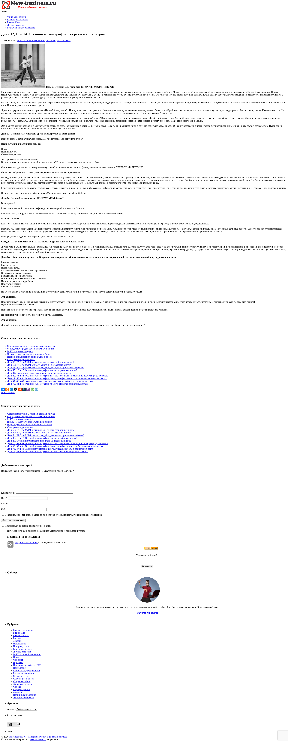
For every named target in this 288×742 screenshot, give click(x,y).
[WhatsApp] (32, 389)
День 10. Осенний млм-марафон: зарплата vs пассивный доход (39, 373)
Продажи (18, 662)
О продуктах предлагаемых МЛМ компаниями (31, 348)
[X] (15, 389)
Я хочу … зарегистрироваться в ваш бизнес (29, 354)
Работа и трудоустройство (26, 670)
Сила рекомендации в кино (21, 359)
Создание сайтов (21, 681)
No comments (63, 40)
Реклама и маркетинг (24, 673)
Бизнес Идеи (13, 22)
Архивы (11, 709)
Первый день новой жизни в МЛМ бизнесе (29, 356)
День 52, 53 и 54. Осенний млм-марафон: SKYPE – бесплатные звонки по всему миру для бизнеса (57, 375)
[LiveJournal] (24, 389)
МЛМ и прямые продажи (20, 351)
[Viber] (28, 389)
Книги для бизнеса (23, 649)
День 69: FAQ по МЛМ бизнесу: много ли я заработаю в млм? (39, 365)
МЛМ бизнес (8, 392)
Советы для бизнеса (17, 19)
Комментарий (8, 492)
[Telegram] (36, 389)
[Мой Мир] (11, 389)
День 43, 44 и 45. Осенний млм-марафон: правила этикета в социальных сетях (47, 383)
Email (5, 503)
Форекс (17, 686)
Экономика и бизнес (23, 697)
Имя (4, 498)
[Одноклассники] (7, 389)
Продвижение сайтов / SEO (27, 665)
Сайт (3, 509)
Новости (17, 657)
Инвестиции (19, 643)
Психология (19, 668)
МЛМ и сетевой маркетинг (31, 40)
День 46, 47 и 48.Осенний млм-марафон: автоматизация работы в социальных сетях (50, 381)
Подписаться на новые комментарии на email (28, 525)
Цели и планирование (24, 695)
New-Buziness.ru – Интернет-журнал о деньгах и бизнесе (38, 736)
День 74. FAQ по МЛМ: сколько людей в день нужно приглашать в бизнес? (45, 367)
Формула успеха (21, 689)
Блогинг (17, 638)
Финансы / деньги (16, 17)
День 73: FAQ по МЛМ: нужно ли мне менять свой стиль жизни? (40, 362)
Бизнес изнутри (21, 635)
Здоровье (17, 641)
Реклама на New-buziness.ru (21, 27)
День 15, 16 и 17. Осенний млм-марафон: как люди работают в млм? (42, 370)
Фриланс (17, 692)
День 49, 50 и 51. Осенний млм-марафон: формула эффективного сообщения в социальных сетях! (57, 378)
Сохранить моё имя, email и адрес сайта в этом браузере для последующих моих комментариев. (53, 515)
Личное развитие (16, 25)
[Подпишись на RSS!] (151, 549)
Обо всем (51, 40)
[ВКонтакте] (3, 389)
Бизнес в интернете (23, 630)
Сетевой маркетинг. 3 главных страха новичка (31, 346)
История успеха (21, 646)
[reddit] (20, 389)
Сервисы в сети (21, 676)
